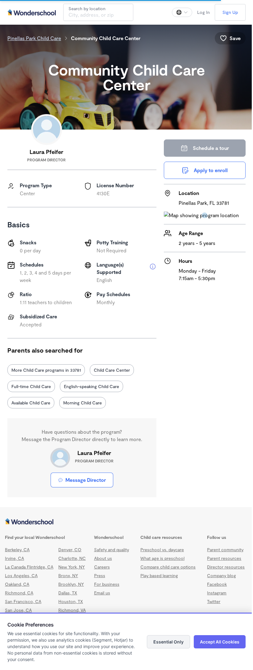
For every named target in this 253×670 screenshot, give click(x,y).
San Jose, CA (18, 610)
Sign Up (230, 12)
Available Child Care (30, 402)
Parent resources (224, 558)
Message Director (85, 480)
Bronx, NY (68, 575)
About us (103, 558)
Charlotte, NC (72, 558)
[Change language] (182, 12)
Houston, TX (70, 601)
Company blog (221, 575)
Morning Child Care (82, 402)
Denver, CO (69, 549)
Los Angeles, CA (21, 575)
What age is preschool (162, 558)
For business (106, 584)
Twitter (213, 601)
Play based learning (159, 575)
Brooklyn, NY (71, 584)
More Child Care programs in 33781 (46, 370)
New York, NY (71, 566)
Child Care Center (112, 370)
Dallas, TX (67, 592)
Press (99, 575)
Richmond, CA (19, 592)
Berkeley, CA (17, 549)
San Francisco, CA (23, 601)
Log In (203, 12)
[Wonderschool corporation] (126, 521)
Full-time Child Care (31, 386)
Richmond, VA (72, 610)
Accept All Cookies (219, 641)
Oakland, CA (17, 584)
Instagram (216, 592)
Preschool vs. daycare (162, 549)
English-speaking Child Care (91, 386)
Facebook (217, 584)
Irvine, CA (14, 558)
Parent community (225, 549)
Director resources (226, 566)
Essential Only (168, 641)
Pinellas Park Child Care (34, 38)
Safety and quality (111, 549)
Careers (102, 566)
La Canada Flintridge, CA (29, 566)
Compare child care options (168, 566)
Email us (102, 592)
